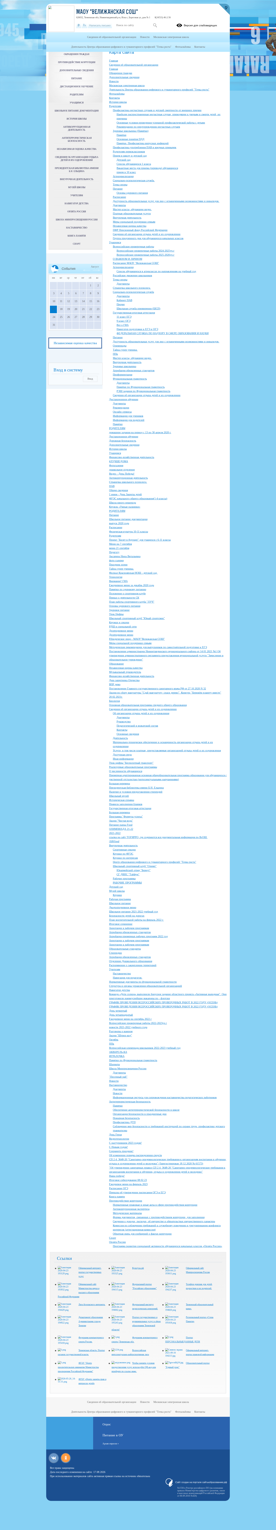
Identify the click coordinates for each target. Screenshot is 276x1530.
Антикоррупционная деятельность (128, 478)
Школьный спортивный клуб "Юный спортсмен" (137, 618)
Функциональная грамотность (130, 378)
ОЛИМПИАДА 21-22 (121, 829)
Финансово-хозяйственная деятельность (131, 457)
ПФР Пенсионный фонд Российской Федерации (140, 230)
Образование (116, 663)
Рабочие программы (124, 878)
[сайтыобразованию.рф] (224, 9)
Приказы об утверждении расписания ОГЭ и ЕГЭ (137, 1192)
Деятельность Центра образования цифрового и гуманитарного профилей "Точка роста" (159, 89)
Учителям (114, 969)
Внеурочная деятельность (127, 217)
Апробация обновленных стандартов (134, 370)
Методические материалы (127, 1213)
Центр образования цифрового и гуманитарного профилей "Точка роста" (154, 862)
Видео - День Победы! (121, 473)
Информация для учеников (128, 416)
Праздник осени (118, 564)
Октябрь (113, 1039)
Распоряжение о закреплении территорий (132, 965)
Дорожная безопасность (122, 440)
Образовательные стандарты (125, 948)
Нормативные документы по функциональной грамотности (143, 981)
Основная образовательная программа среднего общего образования (148, 705)
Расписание (119, 197)
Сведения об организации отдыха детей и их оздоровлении (146, 234)
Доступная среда (122, 754)
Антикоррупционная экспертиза (131, 1209)
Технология (115, 577)
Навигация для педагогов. (127, 977)
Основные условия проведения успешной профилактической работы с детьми (161, 122)
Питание (118, 188)
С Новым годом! (118, 1147)
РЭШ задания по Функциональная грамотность (143, 391)
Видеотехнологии (119, 1138)
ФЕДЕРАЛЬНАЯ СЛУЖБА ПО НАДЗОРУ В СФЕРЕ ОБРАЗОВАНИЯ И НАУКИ (163, 333)
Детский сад (123, 159)
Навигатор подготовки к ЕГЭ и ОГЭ (137, 329)
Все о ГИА (123, 325)
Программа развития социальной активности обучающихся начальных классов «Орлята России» (167, 1246)
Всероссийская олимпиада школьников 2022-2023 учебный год (144, 1048)
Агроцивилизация (123, 176)
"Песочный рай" (118, 1076)
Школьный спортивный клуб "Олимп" (135, 866)
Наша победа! (117, 1176)
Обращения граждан (120, 73)
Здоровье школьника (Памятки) (131, 131)
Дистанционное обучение (123, 399)
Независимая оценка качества (129, 226)
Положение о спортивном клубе (127, 593)
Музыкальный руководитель (125, 672)
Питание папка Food (120, 824)
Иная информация (123, 758)
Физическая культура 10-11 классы (128, 531)
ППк (115, 354)
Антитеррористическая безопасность (130, 1101)
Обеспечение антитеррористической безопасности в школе (146, 1109)
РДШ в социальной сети (123, 626)
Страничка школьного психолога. (132, 288)
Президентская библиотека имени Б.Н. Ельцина (136, 787)
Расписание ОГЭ (118, 1188)
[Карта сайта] (84, 25)
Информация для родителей (128, 420)
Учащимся (115, 242)
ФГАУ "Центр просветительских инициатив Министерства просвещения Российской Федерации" (78, 1367)
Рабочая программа (120, 899)
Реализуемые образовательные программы (133, 767)
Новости (114, 81)
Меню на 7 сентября (120, 544)
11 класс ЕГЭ (124, 316)
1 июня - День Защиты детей (125, 494)
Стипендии (115, 953)
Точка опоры (120, 184)
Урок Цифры (116, 614)
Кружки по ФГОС (123, 853)
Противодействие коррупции (125, 1200)
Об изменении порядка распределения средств (135, 1155)
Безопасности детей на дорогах (126, 915)
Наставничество (122, 973)
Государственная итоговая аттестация (134, 312)
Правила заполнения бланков (125, 804)
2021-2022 (115, 833)
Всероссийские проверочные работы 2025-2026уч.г (145, 254)
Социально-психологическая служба (133, 292)
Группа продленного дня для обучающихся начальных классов (148, 238)
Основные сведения (128, 734)
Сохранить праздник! (121, 1151)
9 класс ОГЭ (123, 321)
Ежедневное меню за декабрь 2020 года (131, 585)
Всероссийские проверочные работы (133, 246)
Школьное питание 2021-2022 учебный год (133, 911)
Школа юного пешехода (122, 502)
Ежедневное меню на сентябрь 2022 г (130, 1019)
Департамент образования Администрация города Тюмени (90, 1321)
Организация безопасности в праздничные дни (140, 1114)
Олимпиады (119, 345)
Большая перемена (119, 783)
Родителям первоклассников (129, 151)
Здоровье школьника (124, 366)
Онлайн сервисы (122, 411)
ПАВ (112, 486)
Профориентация (122, 374)
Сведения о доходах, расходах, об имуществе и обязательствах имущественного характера (164, 1221)
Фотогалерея (116, 465)
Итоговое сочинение (120, 924)
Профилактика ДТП (124, 1122)
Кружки (117, 895)
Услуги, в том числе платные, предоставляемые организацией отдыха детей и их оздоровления (167, 750)
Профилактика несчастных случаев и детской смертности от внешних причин (157, 110)
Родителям (115, 106)
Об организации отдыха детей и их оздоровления (141, 713)
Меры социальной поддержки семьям (134, 221)
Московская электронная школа (127, 85)
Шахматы (114, 1064)
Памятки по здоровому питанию (127, 589)
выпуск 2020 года (119, 523)
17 (53, 309)
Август (95, 266)
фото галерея (116, 560)
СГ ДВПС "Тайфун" (128, 874)
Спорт (112, 1238)
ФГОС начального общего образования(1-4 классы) (138, 498)
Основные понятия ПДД (130, 139)
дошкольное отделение (122, 469)
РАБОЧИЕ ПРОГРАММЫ (127, 882)
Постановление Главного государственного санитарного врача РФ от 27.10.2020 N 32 (157, 688)
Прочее (121, 304)
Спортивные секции (124, 849)
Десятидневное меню (121, 630)
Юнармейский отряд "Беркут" (134, 870)
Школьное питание (120, 903)
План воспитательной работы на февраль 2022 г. (136, 919)
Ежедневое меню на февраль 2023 (128, 1184)
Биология (114, 701)
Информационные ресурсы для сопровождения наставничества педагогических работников (165, 1097)
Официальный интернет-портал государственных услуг (89, 1272)
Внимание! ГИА (118, 581)
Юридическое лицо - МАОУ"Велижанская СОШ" (137, 639)
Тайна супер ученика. (125, 349)
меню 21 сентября (119, 548)
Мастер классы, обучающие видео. (132, 209)
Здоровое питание (119, 610)
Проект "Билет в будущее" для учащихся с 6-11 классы (140, 539)
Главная (113, 60)
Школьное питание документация (128, 519)
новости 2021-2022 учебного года (128, 1027)
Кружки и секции (119, 622)
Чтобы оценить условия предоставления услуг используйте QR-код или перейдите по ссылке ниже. (134, 1367)
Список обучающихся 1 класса (134, 164)
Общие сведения (118, 490)
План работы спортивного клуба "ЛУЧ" (131, 601)
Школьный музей (119, 796)
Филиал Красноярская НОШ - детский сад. (133, 573)
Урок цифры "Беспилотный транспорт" (131, 763)
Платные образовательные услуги (132, 213)
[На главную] (78, 25)
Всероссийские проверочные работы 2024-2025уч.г (145, 250)
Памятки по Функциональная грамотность (141, 387)
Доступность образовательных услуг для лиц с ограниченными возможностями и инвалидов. (166, 201)
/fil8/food (114, 841)
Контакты (114, 98)
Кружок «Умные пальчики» (124, 506)
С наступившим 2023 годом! (125, 1143)
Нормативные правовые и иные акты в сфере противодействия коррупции (155, 1204)
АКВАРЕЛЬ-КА (118, 1052)
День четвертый (118, 1010)
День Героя (115, 1134)
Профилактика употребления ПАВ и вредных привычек (144, 147)
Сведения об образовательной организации (133, 64)
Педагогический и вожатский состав (137, 725)
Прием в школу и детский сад (130, 155)
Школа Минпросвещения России (127, 1068)
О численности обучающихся (125, 771)
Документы (119, 205)
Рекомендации (121, 407)
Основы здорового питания (132, 193)
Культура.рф (138, 1268)
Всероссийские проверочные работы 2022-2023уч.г (138, 1023)
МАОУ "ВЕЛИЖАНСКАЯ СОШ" (107, 12)
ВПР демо (114, 684)
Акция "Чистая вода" (121, 820)
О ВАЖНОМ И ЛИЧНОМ (127, 259)
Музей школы (117, 891)
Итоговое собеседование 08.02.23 (128, 1180)
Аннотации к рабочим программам (129, 928)
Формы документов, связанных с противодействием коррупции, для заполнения (158, 1217)
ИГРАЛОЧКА (116, 1056)
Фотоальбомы (116, 93)
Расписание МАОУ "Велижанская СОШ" (136, 263)
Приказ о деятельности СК (124, 597)
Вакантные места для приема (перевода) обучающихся (147, 168)
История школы (118, 102)
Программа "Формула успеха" (126, 816)
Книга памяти (117, 1196)
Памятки (121, 135)
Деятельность (120, 738)
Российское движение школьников (132, 275)
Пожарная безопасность (126, 1118)
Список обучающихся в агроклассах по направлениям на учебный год (156, 271)
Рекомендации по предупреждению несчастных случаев (148, 126)
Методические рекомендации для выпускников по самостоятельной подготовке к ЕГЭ (158, 647)
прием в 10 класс (126, 172)
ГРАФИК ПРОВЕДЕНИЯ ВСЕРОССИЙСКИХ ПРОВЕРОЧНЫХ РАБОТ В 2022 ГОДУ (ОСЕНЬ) (163, 1002)
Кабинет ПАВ (124, 300)
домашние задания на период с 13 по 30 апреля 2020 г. (140, 432)
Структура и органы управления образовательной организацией (145, 986)
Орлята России (117, 1242)
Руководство (124, 721)
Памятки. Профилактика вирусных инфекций (143, 143)
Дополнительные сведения (124, 77)
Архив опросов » (111, 1443)
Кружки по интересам (125, 858)
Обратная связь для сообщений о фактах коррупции (142, 1233)
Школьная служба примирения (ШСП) (138, 308)
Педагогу (114, 552)
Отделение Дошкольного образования (130, 961)
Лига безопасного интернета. (91, 1304)
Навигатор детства (119, 990)
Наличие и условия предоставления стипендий (135, 791)
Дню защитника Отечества (124, 680)
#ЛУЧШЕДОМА (118, 461)
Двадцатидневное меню (122, 907)
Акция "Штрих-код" (120, 1035)
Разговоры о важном (121, 1031)
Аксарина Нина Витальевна (124, 556)
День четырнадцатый (121, 1014)
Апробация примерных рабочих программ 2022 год (138, 936)
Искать (155, 25)
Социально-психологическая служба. (134, 180)
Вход (90, 378)
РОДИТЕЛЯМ (117, 428)
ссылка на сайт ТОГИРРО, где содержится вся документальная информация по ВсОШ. (158, 837)
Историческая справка (121, 800)
